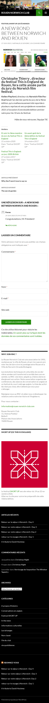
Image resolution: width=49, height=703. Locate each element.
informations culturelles (11, 625)
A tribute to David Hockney (12, 542)
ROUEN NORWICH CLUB (15, 12)
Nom (4, 286)
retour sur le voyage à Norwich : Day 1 (17, 537)
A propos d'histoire (9, 606)
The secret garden (8, 189)
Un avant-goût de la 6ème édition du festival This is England (34, 136)
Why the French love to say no (14, 179)
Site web (5, 309)
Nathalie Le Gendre (20, 43)
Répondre (12, 225)
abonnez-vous (11, 662)
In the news (6, 620)
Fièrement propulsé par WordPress (13, 700)
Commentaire (8, 251)
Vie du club (6, 640)
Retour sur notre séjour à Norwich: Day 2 (18, 532)
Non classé (5, 635)
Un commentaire (37, 43)
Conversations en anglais (11, 611)
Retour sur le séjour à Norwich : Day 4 (17, 522)
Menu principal (45, 12)
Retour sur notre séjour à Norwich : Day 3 (19, 527)
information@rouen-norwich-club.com (17, 406)
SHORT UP (14, 491)
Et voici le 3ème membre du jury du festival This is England (11, 136)
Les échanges (24, 24)
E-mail (5, 298)
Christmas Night (22, 559)
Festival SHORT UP (9, 24)
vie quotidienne (7, 645)
